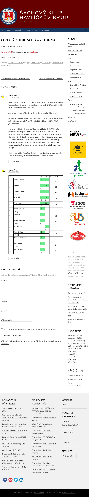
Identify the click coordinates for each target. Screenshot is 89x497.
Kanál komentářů (67, 429)
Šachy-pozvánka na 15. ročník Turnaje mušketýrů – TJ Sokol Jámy (78, 299)
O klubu (45, 30)
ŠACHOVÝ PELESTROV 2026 (12, 431)
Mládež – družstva (76, 89)
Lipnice (78, 262)
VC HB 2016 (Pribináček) (76, 343)
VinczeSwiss (32, 52)
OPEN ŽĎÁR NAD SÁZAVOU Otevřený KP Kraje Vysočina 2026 (43, 411)
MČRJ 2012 (72, 359)
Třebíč (82, 268)
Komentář (5, 280)
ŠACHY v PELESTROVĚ (76, 293)
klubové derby (72, 262)
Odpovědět (15, 161)
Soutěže (6, 30)
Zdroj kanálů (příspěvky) (70, 425)
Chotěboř (77, 256)
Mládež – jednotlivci (77, 93)
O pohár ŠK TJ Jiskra (15, 63)
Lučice (82, 262)
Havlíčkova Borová (73, 259)
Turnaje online (72, 54)
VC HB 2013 (72, 357)
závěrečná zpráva (78, 276)
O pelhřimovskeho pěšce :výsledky (14, 467)
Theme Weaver (68, 493)
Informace (71, 117)
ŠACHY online (7, 450)
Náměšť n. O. (72, 265)
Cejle (73, 256)
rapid (73, 268)
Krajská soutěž (75, 66)
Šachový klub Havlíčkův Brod (44, 15)
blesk (69, 256)
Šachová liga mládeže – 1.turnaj (51, 79)
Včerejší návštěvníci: (75, 379)
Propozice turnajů (76, 77)
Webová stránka (6, 320)
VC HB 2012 (72, 362)
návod (77, 265)
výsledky (70, 276)
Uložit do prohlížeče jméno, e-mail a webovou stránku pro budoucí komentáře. (30, 329)
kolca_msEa (36, 408)
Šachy (70, 100)
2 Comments (5, 65)
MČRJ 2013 (72, 351)
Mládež (18, 30)
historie (81, 259)
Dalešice (83, 256)
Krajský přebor (75, 62)
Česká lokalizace (67, 433)
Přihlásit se (65, 421)
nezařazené (72, 121)
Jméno (4, 302)
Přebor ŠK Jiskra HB (75, 50)
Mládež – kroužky (76, 96)
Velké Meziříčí (80, 270)
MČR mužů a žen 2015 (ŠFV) (78, 346)
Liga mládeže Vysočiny (78, 85)
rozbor (77, 268)
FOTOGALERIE (31, 30)
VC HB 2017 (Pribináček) (76, 341)
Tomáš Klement (57, 63)
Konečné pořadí (6, 52)
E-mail (3, 311)
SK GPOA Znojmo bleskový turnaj (13, 444)
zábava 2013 (72, 354)
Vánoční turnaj (72, 270)
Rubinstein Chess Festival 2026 (13, 437)
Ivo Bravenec (36, 457)
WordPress (39, 493)
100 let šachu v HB (74, 349)
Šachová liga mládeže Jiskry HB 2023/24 (15, 79)
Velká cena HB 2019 (75, 335)
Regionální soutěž (76, 70)
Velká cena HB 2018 (75, 338)
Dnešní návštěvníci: (75, 375)
